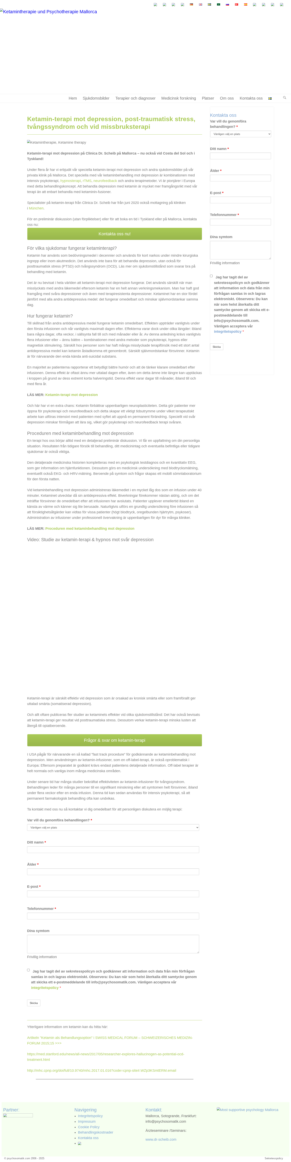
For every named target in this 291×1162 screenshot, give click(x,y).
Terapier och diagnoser (135, 98)
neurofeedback (105, 181)
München (36, 208)
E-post (34, 887)
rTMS (87, 181)
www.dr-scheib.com (161, 1139)
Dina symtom (38, 931)
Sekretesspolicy (274, 1158)
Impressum (87, 1121)
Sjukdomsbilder (96, 98)
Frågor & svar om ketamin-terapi (114, 740)
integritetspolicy (45, 988)
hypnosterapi (70, 181)
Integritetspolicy (90, 1116)
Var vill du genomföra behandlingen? (59, 820)
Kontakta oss (251, 98)
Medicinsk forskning (178, 98)
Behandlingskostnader (95, 1132)
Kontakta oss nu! (115, 233)
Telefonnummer (41, 909)
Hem (73, 98)
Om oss (227, 98)
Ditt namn (36, 842)
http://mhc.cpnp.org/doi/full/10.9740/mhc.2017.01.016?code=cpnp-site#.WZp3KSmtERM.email (101, 1070)
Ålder (33, 864)
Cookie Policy (89, 1127)
